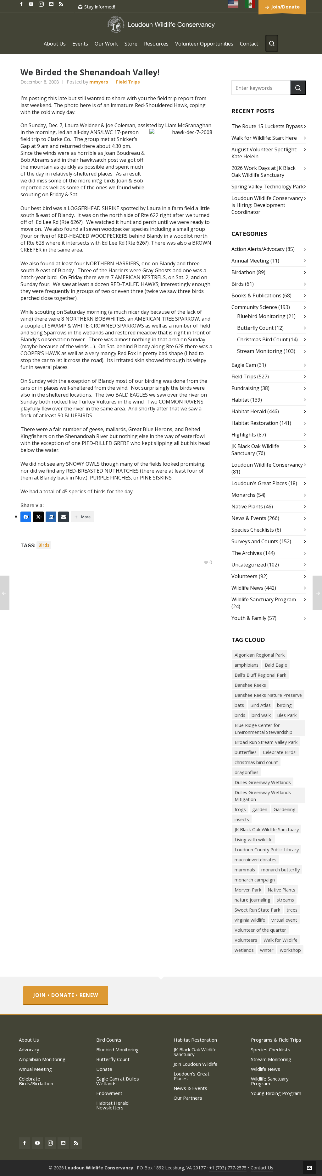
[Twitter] (38, 517)
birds (43, 545)
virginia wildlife (250, 920)
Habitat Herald (248, 411)
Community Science (254, 307)
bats (239, 705)
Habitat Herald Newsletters (112, 1105)
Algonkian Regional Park (260, 655)
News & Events (248, 518)
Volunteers (244, 576)
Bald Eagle (276, 665)
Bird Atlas (260, 705)
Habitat (240, 399)
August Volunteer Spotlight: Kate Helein (264, 153)
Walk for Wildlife (280, 940)
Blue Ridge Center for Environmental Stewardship (263, 728)
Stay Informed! (99, 6)
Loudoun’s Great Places (191, 1075)
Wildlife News (247, 587)
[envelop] (52, 3)
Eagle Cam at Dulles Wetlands (117, 1081)
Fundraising (245, 388)
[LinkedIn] (51, 517)
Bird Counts (108, 1040)
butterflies (246, 752)
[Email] (63, 517)
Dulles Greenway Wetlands (263, 782)
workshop (290, 950)
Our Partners (188, 1098)
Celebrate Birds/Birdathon (36, 1081)
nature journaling (252, 900)
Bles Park (287, 715)
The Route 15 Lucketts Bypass (267, 126)
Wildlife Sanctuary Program (263, 599)
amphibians (246, 665)
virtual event (284, 920)
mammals (245, 869)
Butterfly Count (255, 327)
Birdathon (243, 272)
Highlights (243, 434)
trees (291, 910)
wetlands (244, 950)
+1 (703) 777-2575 (228, 1168)
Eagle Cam (243, 364)
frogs (240, 809)
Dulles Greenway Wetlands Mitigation (263, 795)
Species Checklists (252, 529)
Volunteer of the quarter (260, 930)
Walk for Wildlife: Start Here (264, 137)
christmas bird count (256, 762)
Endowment (109, 1093)
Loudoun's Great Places (259, 483)
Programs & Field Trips (276, 1040)
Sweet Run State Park (257, 910)
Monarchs (243, 494)
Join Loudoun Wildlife (196, 1064)
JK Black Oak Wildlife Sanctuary (267, 829)
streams (285, 900)
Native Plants (247, 506)
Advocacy (29, 1049)
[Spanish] (250, 4)
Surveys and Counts (254, 541)
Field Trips (128, 82)
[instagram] (42, 4)
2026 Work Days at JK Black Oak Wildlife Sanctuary (263, 171)
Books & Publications (256, 295)
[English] (233, 4)
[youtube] (32, 3)
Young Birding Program (276, 1093)
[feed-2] (62, 3)
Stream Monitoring (259, 351)
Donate (104, 1069)
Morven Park (248, 889)
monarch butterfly (280, 869)
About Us (29, 1040)
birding (284, 705)
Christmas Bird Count (262, 339)
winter (267, 950)
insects (242, 819)
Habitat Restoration (254, 423)
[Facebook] (25, 517)
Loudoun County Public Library (267, 849)
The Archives (246, 553)
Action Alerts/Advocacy (258, 249)
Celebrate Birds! (280, 752)
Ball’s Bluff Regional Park (260, 675)
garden (259, 809)
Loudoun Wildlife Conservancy (267, 464)
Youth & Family (248, 618)
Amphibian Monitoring (42, 1059)
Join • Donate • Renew (65, 995)
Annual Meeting (250, 260)
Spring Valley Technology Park (267, 186)
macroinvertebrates (255, 859)
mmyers (98, 82)
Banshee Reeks (250, 685)
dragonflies (246, 772)
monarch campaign (255, 879)
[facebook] (22, 3)
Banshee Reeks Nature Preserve (268, 695)
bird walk (261, 715)
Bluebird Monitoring (261, 316)
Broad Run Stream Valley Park (266, 742)
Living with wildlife (254, 839)
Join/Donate (285, 6)
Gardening (285, 809)
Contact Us (262, 1168)
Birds (237, 283)
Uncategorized (248, 564)
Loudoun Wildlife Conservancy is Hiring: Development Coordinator (267, 205)
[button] (298, 87)
